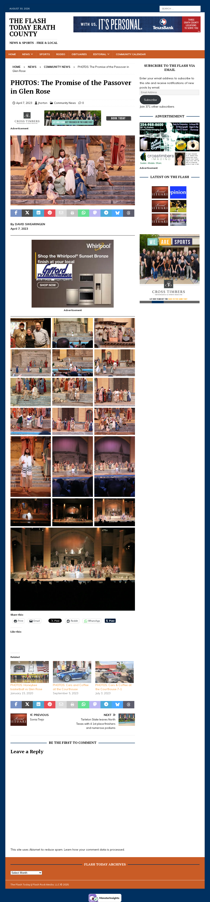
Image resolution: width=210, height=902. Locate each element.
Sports (44, 54)
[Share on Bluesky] (117, 213)
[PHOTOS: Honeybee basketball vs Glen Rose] (29, 672)
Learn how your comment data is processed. (94, 849)
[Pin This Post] (49, 213)
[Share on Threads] (128, 213)
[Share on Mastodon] (94, 213)
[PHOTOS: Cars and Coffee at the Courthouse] (72, 672)
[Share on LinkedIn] (38, 213)
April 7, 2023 (24, 103)
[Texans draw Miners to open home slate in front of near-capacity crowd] (178, 206)
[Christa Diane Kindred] (160, 192)
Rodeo (60, 54)
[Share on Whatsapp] (83, 213)
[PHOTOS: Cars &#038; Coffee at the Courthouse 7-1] (114, 672)
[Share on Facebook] (16, 213)
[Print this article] (72, 213)
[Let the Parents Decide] (178, 192)
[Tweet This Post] (27, 213)
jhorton (42, 103)
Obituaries (79, 54)
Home (12, 54)
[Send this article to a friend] (61, 213)
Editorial (99, 54)
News (26, 54)
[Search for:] (180, 8)
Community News (65, 103)
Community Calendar (131, 54)
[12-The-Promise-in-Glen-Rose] (72, 203)
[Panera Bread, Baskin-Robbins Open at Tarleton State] (178, 220)
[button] (72, 170)
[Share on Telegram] (106, 213)
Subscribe (150, 100)
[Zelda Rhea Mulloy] (160, 206)
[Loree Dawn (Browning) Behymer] (160, 220)
